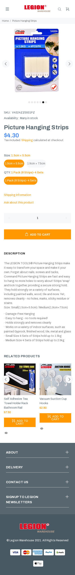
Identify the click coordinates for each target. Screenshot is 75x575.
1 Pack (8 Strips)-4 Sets (20, 180)
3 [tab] (35, 102)
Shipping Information (17, 194)
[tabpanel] (37, 61)
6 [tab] (43, 102)
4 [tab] (38, 102)
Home (5, 20)
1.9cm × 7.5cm (36, 163)
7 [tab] (46, 102)
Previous (6, 64)
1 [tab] (29, 102)
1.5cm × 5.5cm (14, 163)
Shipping (27, 140)
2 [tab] (32, 102)
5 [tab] (40, 102)
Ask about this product (19, 202)
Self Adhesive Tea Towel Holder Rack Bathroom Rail (16, 403)
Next (69, 64)
